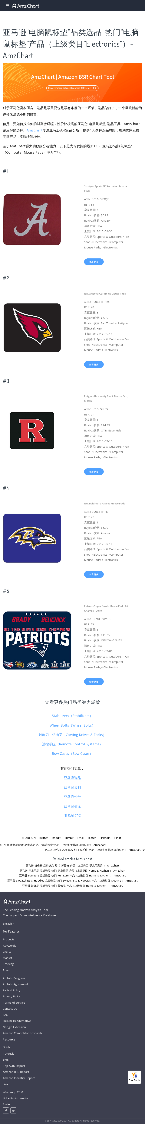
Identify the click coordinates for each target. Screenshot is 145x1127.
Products (9, 939)
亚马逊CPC (72, 815)
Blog (6, 1059)
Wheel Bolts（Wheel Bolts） (72, 725)
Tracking (8, 964)
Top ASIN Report (14, 1066)
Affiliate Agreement (15, 984)
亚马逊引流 (72, 806)
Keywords (9, 945)
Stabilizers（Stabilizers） (72, 715)
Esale (6, 1104)
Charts (7, 951)
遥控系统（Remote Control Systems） (72, 744)
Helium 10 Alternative (17, 1021)
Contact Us (10, 1008)
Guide (6, 1047)
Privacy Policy (12, 996)
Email (80, 838)
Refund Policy (11, 990)
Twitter (43, 838)
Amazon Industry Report (19, 1078)
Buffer (92, 838)
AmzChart (35, 130)
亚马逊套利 (72, 787)
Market (7, 958)
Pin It (117, 838)
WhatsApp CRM (13, 1092)
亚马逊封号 (72, 796)
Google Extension (14, 1027)
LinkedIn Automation (16, 1098)
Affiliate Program (14, 978)
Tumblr (69, 838)
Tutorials (8, 1053)
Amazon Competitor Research (22, 1033)
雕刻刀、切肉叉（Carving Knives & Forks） (72, 734)
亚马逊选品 (72, 777)
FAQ (5, 1015)
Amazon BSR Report (16, 1072)
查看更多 (94, 261)
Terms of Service (14, 1002)
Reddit (56, 838)
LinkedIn (105, 838)
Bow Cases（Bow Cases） (72, 753)
